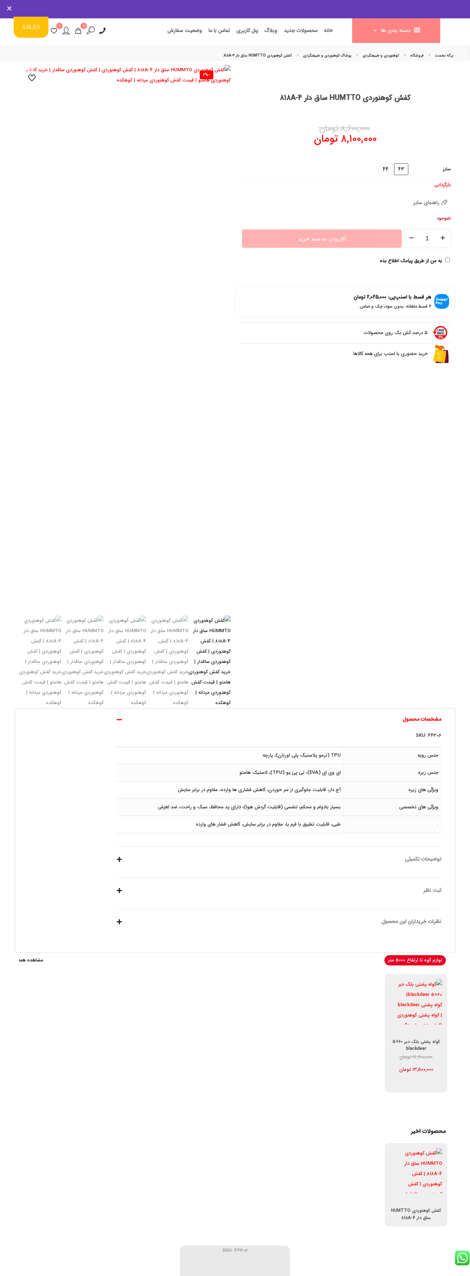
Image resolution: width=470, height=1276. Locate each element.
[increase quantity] (442, 238)
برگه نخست (444, 55)
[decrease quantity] (411, 238)
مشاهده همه (30, 960)
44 (385, 169)
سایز (447, 169)
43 (401, 169)
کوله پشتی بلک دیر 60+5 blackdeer (416, 1045)
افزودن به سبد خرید (322, 238)
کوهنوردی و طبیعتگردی (380, 55)
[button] (279, 776)
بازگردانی (442, 185)
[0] (78, 31)
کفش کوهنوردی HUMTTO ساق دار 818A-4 (416, 1214)
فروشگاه (417, 55)
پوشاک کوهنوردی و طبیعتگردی (327, 55)
